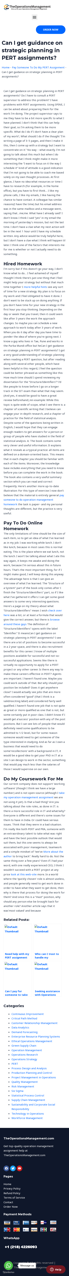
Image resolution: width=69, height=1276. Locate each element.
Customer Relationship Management (35, 1023)
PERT (15, 1063)
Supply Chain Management (28, 1100)
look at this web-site (24, 874)
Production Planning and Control (32, 1072)
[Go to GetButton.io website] (8, 1272)
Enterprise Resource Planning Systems (36, 1036)
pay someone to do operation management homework (34, 499)
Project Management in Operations (34, 1077)
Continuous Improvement (28, 1014)
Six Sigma (17, 1091)
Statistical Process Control (28, 1095)
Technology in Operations (28, 1113)
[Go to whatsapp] (8, 1265)
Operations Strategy (24, 1059)
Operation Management (27, 1050)
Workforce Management (27, 1118)
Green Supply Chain (24, 1045)
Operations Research (25, 1054)
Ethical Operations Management (32, 1041)
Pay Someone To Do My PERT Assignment (38, 67)
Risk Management (23, 1086)
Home (6, 67)
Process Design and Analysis (29, 1068)
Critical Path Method (24, 1018)
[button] (35, 17)
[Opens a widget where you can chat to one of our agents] (55, 1269)
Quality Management (25, 1081)
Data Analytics (20, 1027)
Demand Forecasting (25, 1032)
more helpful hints (35, 287)
